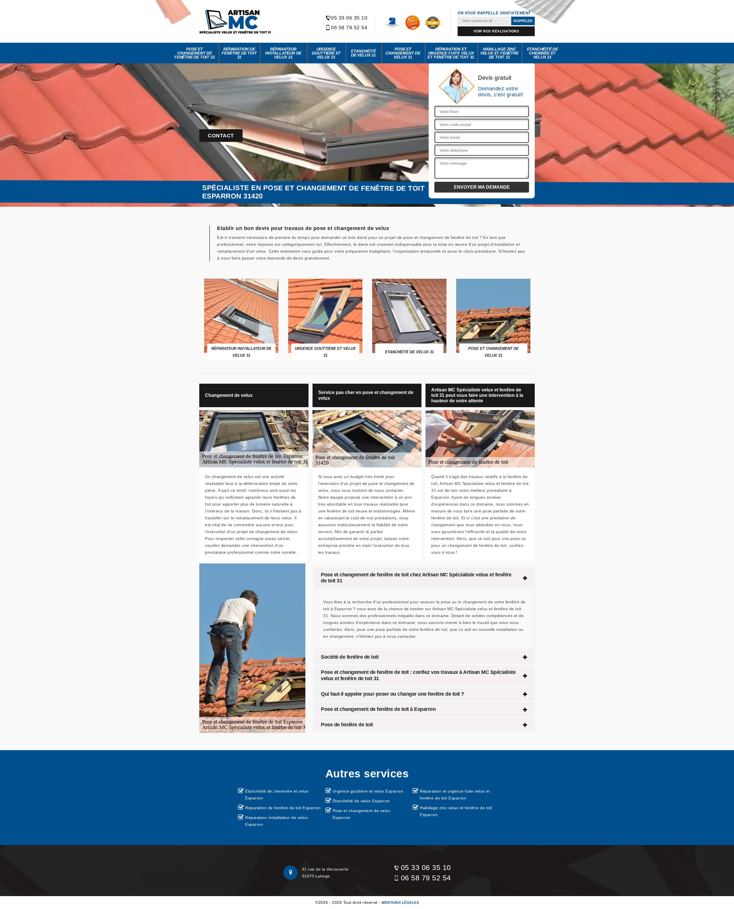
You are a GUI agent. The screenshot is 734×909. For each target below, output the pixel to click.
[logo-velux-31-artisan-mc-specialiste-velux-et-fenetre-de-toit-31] (235, 21)
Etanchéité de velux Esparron (361, 801)
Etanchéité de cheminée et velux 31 (542, 53)
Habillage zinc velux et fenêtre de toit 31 (499, 53)
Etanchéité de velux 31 (363, 53)
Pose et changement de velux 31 (403, 53)
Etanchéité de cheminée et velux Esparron (277, 794)
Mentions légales (400, 903)
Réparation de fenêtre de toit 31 (239, 53)
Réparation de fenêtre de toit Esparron (283, 807)
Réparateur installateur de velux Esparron (276, 821)
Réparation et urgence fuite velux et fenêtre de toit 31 (450, 53)
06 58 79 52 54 (349, 27)
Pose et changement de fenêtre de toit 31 (194, 53)
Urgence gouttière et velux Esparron (368, 791)
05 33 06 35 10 (349, 18)
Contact (221, 136)
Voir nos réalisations (496, 31)
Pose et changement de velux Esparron (362, 814)
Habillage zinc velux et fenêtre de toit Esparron (456, 811)
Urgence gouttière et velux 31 (326, 53)
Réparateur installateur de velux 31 (283, 53)
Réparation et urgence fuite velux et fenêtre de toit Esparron (455, 794)
